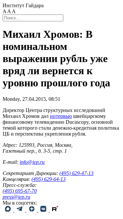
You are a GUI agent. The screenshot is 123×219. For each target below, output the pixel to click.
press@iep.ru (16, 197)
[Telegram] (20, 210)
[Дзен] (32, 210)
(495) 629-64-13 (48, 179)
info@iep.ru (32, 162)
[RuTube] (55, 210)
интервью (61, 116)
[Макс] (8, 210)
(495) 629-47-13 (76, 173)
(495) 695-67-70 (20, 191)
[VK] (44, 210)
